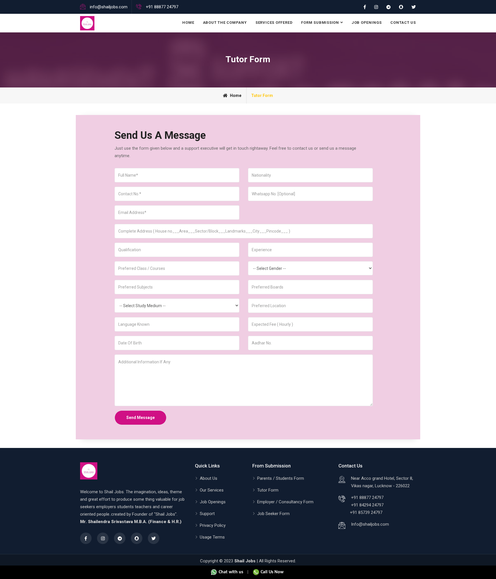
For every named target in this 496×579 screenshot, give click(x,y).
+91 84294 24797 (367, 505)
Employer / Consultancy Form (285, 501)
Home (188, 22)
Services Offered (273, 22)
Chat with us (230, 572)
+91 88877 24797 (367, 497)
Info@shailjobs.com (370, 524)
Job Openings (367, 22)
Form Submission (320, 22)
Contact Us (403, 22)
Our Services (212, 490)
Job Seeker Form (273, 513)
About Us (208, 478)
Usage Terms (212, 537)
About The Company (225, 22)
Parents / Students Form (280, 478)
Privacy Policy (213, 525)
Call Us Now (271, 572)
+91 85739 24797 (366, 512)
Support (207, 513)
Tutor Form (267, 490)
